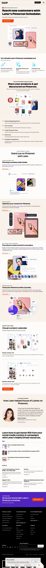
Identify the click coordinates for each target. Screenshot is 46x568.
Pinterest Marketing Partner (14, 123)
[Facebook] (17, 547)
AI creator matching (5, 522)
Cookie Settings (41, 554)
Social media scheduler (35, 514)
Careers (32, 530)
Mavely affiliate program (6, 530)
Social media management (7, 518)
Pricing (32, 516)
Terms (31, 554)
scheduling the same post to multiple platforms (29, 247)
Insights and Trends (19, 530)
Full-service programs (6, 514)
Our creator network (20, 518)
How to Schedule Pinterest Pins (16, 445)
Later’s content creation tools (20, 206)
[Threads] (12, 547)
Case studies (18, 532)
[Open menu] (43, 2)
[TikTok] (5, 547)
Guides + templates (19, 534)
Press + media (33, 532)
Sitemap (27, 554)
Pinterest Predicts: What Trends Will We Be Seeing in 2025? (24, 451)
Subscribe (40, 546)
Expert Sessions (19, 536)
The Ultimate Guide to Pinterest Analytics (19, 457)
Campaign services (19, 514)
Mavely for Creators (5, 520)
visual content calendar (16, 164)
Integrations (33, 518)
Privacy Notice (35, 554)
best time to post (9, 166)
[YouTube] (10, 547)
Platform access (19, 516)
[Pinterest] (15, 547)
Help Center (18, 538)
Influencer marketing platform (7, 516)
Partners (32, 534)
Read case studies (21, 422)
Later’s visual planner (25, 132)
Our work (18, 520)
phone (25, 127)
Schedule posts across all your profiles (12, 141)
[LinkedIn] (7, 547)
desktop (29, 127)
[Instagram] (2, 547)
